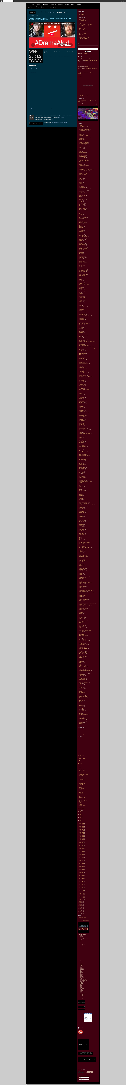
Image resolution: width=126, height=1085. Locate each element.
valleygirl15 (81, 723)
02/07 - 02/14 (81, 891)
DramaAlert (33, 68)
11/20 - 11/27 (81, 830)
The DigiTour (81, 569)
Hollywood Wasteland (82, 342)
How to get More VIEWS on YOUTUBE (86, 346)
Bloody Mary (81, 183)
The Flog (80, 573)
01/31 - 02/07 (81, 893)
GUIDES (80, 293)
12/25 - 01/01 (81, 823)
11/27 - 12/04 (81, 829)
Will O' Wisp (81, 662)
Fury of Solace (81, 291)
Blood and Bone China (83, 181)
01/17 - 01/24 (81, 896)
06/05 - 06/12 (81, 866)
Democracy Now (82, 243)
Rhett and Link (81, 493)
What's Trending (82, 658)
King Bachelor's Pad (82, 379)
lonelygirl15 (81, 705)
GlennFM (80, 310)
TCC (79, 796)
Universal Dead (81, 634)
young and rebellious (82, 724)
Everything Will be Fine (83, 270)
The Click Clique (82, 560)
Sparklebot (81, 793)
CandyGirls (81, 201)
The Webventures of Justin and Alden (85, 630)
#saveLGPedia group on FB (84, 25)
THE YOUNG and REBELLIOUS (84, 547)
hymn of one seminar (90, 64)
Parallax (80, 787)
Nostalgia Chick (81, 469)
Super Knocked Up (82, 534)
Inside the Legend (82, 362)
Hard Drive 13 (81, 332)
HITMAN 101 (81, 324)
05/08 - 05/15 (81, 872)
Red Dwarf (81, 491)
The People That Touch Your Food (85, 605)
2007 (80, 913)
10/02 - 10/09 (81, 841)
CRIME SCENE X (82, 199)
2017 (80, 820)
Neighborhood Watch (82, 454)
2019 (80, 817)
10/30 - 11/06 (81, 835)
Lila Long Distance (82, 401)
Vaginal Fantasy (81, 639)
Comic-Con (81, 214)
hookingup (80, 691)
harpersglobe (81, 688)
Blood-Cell (80, 182)
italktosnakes (81, 700)
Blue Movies (81, 186)
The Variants (81, 621)
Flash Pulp (81, 278)
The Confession (81, 563)
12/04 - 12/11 (81, 827)
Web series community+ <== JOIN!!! (85, 24)
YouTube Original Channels (83, 671)
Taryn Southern (81, 551)
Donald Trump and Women (83, 752)
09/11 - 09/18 (81, 845)
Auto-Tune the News (82, 155)
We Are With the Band (82, 652)
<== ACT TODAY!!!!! (52, 11)
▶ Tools (79, 760)
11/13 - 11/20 (81, 832)
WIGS (80, 649)
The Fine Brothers (82, 570)
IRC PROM (81, 354)
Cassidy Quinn (81, 203)
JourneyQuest (81, 371)
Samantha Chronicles (82, 500)
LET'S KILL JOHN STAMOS (84, 389)
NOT (80, 450)
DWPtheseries (81, 230)
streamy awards (82, 718)
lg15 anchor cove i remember (91, 68)
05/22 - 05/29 (81, 869)
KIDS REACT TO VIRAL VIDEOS (85, 376)
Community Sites (45, 4)
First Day (80, 276)
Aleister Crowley (82, 770)
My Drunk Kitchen (82, 441)
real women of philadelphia (83, 714)
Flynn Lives (81, 280)
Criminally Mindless (82, 222)
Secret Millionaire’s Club (83, 506)
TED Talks (81, 539)
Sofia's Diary (81, 516)
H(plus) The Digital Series (83, 323)
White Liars (81, 661)
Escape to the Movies (82, 269)
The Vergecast (81, 625)
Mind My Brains (81, 423)
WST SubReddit (81, 29)
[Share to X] (32, 65)
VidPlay (80, 802)
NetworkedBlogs (87, 1013)
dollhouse (80, 683)
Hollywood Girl (81, 340)
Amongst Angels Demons (83, 142)
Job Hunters (81, 370)
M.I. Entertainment (82, 403)
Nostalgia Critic (81, 471)
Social (33, 4)
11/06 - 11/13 (81, 833)
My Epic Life (81, 442)
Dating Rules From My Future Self (85, 238)
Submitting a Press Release (84, 37)
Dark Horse (81, 234)
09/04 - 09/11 (81, 847)
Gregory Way (81, 318)
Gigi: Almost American (82, 306)
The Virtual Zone (82, 629)
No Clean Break (81, 468)
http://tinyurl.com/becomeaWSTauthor (65, 115)
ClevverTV (81, 212)
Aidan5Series (81, 140)
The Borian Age (81, 559)
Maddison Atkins (82, 411)
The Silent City (81, 609)
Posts (81, 1077)
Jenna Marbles (81, 367)
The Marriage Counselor (83, 601)
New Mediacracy (82, 460)
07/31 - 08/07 (81, 854)
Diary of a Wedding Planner (83, 248)
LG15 (85, 1018)
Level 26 (80, 398)
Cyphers (80, 225)
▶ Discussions (81, 755)
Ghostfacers (81, 304)
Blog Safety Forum (82, 14)
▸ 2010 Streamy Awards (82, 729)
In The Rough (81, 357)
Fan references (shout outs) (84, 774)
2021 (80, 814)
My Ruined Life (81, 445)
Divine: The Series (82, 249)
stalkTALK (80, 717)
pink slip (80, 713)
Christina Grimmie (82, 209)
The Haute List (81, 583)
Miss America (81, 424)
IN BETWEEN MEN (82, 353)
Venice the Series (82, 643)
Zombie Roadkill (81, 675)
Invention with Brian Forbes (83, 363)
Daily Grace (81, 231)
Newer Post (31, 108)
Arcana (80, 151)
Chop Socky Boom (82, 208)
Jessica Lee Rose (82, 368)
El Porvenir (81, 258)
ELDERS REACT (82, 257)
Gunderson (81, 322)
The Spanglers (81, 612)
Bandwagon (81, 164)
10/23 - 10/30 (81, 836)
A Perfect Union (81, 133)
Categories (38, 4)
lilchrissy (80, 702)
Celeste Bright (81, 204)
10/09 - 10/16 (81, 839)
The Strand (81, 614)
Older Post (73, 108)
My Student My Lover (82, 446)
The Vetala (81, 626)
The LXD (80, 596)
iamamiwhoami (81, 695)
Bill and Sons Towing (82, 174)
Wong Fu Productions (82, 664)
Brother (80, 771)
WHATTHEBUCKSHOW (83, 648)
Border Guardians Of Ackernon (84, 188)
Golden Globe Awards (83, 313)
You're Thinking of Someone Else (84, 670)
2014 (80, 902)
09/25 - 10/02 (81, 842)
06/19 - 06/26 (81, 863)
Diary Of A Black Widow (83, 247)
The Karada (81, 594)
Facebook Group (82, 28)
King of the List (81, 380)
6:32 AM (39, 66)
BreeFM (80, 191)
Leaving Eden (81, 394)
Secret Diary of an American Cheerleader (86, 504)
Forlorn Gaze (81, 282)
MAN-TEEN (81, 406)
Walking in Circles (82, 651)
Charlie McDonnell (82, 206)
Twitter (80, 21)
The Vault (80, 622)
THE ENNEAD (81, 543)
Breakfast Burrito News (83, 190)
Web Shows (60, 4)
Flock (80, 279)
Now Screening (81, 472)
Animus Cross (81, 147)
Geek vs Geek (81, 298)
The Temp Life (81, 618)
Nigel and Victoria (82, 464)
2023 (80, 811)
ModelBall (80, 432)
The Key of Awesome (82, 595)
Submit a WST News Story (83, 30)
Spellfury (80, 525)
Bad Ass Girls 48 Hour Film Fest (84, 162)
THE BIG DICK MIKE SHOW (84, 542)
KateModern (81, 377)
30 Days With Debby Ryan (83, 130)
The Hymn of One (82, 797)
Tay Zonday (81, 552)
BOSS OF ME (81, 161)
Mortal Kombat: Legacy (83, 434)
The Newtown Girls (82, 604)
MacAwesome (81, 407)
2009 (80, 910)
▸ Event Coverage (81, 734)
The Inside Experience (83, 591)
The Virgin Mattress (82, 627)
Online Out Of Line (82, 480)
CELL (80, 196)
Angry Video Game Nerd (83, 143)
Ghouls (80, 305)
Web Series (67, 4)
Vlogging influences (82, 804)
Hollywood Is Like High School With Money (86, 341)
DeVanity (80, 240)
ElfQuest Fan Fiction (82, 262)
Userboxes (81, 801)
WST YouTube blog (82, 34)
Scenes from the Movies (83, 503)
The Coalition (81, 561)
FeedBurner (85, 53)
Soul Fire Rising (81, 521)
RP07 (80, 489)
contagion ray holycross (88, 58)
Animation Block (81, 144)
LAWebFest (81, 388)
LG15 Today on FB (82, 20)
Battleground (81, 168)
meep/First (81, 784)
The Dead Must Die (82, 568)
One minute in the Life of (83, 478)
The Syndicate (81, 616)
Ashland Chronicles (82, 152)
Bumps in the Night (82, 195)
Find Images (81, 775)
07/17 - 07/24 (81, 857)
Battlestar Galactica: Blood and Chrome (86, 169)
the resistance (89, 1018)
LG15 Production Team (83, 778)
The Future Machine (82, 577)
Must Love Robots (82, 438)
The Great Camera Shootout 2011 (85, 579)
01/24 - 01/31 (81, 894)
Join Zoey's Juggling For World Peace (85, 39)
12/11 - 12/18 (81, 826)
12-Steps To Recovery (83, 126)
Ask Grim (80, 153)
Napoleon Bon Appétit (82, 451)
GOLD (80, 292)
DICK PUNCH (81, 227)
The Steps (80, 613)
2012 (80, 905)
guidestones (81, 687)
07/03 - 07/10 (81, 860)
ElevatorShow (81, 261)
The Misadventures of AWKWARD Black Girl (86, 603)
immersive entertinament (83, 696)
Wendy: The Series (82, 656)
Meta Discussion (82, 419)
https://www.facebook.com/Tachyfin (84, 95)
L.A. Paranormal (82, 384)
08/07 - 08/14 (81, 853)
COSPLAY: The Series (83, 197)
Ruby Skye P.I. (81, 494)
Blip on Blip (81, 179)
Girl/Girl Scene (81, 309)
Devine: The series (82, 245)
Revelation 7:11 (81, 792)
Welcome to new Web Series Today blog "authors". (47, 12)
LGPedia (80, 390)
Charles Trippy (81, 205)
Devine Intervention (82, 244)
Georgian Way (81, 302)
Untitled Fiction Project (83, 635)
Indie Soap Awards (82, 359)
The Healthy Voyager (82, 585)
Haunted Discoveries (82, 333)
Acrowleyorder (81, 139)
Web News (37, 68)
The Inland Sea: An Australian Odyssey (86, 590)
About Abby (81, 138)
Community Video (53, 4)
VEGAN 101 (81, 636)
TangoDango (81, 550)
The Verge (80, 623)
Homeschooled (81, 344)
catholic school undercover (83, 682)
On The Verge (81, 476)
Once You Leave (82, 477)
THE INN (80, 544)
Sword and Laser (82, 535)
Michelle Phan (81, 420)
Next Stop (80, 463)
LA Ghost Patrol (81, 385)
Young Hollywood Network (83, 673)
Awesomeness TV (82, 157)
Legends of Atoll (81, 397)
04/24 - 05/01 (81, 875)
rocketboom (81, 715)
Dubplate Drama (82, 256)
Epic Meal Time (81, 265)
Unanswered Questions (83, 800)
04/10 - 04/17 (81, 878)
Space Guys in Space (83, 522)
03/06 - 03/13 (81, 885)
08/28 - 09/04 (81, 848)
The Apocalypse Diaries (83, 556)
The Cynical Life (82, 565)
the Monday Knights (82, 719)
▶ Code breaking (81, 758)
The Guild (80, 581)
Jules (80, 776)
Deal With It (81, 241)
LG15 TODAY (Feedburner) (84, 920)
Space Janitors (81, 524)
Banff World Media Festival (83, 165)
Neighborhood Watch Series (84, 455)
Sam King (80, 499)
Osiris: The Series (82, 482)
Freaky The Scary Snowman (84, 284)
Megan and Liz (81, 416)
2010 (80, 908)
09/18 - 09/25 (81, 844)
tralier (87, 63)
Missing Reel (81, 427)
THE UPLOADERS (82, 546)
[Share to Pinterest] (35, 65)
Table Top (80, 548)
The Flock (80, 572)
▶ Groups (80, 763)
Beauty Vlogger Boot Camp (83, 170)
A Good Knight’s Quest (83, 131)
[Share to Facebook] (33, 65)
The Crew (80, 564)
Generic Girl (81, 301)
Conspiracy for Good (82, 217)
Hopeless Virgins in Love (83, 345)
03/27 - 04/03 (81, 881)
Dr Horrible (81, 253)
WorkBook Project (82, 665)
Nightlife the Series (82, 467)
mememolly (81, 708)
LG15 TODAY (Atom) (82, 919)
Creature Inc (81, 221)
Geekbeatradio (81, 300)
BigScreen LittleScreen (83, 173)
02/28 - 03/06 (81, 887)
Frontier (80, 288)
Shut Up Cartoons (82, 513)
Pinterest (80, 32)
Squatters (80, 528)
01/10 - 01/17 (81, 897)
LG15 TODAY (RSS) (82, 917)
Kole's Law (81, 383)
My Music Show (81, 443)
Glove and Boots (82, 311)
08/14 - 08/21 (81, 851)
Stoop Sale (81, 530)
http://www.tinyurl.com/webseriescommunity (59, 122)
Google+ (80, 23)
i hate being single (82, 692)
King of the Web (81, 381)
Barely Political (81, 166)
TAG (79, 538)
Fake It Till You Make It (83, 274)
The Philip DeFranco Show (83, 607)
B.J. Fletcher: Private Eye (83, 160)
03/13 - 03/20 (81, 884)
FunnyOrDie (81, 289)
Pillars (80, 485)
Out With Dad (81, 484)
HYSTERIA (81, 327)
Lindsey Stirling (81, 402)
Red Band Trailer (82, 490)
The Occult (81, 798)
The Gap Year (81, 578)
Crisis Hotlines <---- (82, 13)
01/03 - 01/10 (81, 899)
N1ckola (80, 449)
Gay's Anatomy (81, 296)
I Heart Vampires (82, 350)
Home (52, 108)
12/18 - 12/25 (81, 824)
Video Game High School (83, 644)
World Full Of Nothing (82, 666)
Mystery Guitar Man (82, 447)
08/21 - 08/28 (81, 850)
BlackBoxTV (81, 178)
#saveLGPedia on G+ (82, 26)
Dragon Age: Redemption (83, 254)
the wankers (81, 722)
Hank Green (81, 331)
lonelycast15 (81, 704)
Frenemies (81, 287)
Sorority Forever (82, 520)
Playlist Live (81, 486)
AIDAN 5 (80, 134)
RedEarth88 (81, 791)
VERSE (80, 638)
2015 (80, 901)
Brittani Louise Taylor (82, 192)
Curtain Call (81, 223)
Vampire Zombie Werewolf (83, 640)
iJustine (80, 693)
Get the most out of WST (83, 38)
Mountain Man (81, 436)
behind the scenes (82, 678)
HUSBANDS (81, 326)
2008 (80, 911)
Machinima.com (81, 410)
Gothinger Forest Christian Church (85, 315)
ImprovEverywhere (82, 355)
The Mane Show (82, 600)
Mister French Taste (82, 428)
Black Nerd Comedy (82, 177)
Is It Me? (80, 366)
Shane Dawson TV (82, 511)
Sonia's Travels (81, 517)
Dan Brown (81, 232)
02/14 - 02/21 (81, 890)
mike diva (80, 709)
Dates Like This (81, 235)
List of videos (81, 780)
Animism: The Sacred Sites (83, 146)
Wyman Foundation (82, 805)
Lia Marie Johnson (82, 399)
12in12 (80, 767)
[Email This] (29, 65)
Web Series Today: (61, 117)
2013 (80, 904)
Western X (81, 657)
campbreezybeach (82, 679)
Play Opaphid (81, 788)
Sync (80, 537)
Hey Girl (80, 336)
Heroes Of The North (82, 335)
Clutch (80, 213)
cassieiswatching (82, 680)
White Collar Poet (82, 660)
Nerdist (80, 456)
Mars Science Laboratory (83, 412)
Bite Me (80, 175)
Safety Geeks (81, 498)
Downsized (81, 252)
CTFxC (80, 200)
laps (79, 701)
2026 (80, 810)
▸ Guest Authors (81, 731)
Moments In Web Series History (84, 433)
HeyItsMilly (81, 337)
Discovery (79, 4)
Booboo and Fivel (82, 187)
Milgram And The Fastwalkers (84, 421)
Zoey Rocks (81, 674)
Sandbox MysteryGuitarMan (84, 502)
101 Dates (80, 125)
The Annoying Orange (83, 555)
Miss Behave (81, 425)
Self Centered (81, 507)
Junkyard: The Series (82, 375)
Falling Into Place (82, 275)
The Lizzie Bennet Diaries (83, 599)
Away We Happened (82, 156)
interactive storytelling (82, 697)
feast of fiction (81, 684)
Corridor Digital (81, 219)
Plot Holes (80, 789)
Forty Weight (81, 283)
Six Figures (81, 515)
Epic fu (80, 266)
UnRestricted (81, 631)
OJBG (80, 473)
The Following (81, 574)
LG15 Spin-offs (81, 779)
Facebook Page (81, 19)
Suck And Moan (81, 533)
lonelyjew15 (81, 706)
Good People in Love (82, 314)
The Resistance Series (83, 608)
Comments (82, 1079)
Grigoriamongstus (82, 319)
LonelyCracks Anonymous (83, 782)
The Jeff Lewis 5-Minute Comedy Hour (85, 592)
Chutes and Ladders (82, 210)
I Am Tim (80, 349)
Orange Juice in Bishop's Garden (85, 481)
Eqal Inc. (80, 267)
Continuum (81, 218)
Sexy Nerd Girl (81, 508)
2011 (80, 907)
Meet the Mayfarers (82, 415)
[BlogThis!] (30, 65)
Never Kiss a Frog (82, 458)
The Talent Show (82, 617)
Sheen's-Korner (81, 512)
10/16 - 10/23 (81, 838)
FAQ (79, 41)
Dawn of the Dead (82, 239)
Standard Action (81, 529)
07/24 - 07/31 (81, 856)
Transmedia (73, 4)
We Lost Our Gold (82, 653)
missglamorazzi (81, 710)
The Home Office (82, 586)
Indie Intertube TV (82, 358)
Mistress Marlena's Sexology (84, 429)
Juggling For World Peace (83, 372)
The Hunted (81, 587)
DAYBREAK (81, 226)
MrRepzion (81, 437)
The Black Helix (81, 557)
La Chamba (81, 392)
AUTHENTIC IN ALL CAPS (83, 135)
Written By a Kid (81, 669)
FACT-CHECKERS (82, 271)
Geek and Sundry (82, 297)
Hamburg (80, 328)
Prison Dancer (81, 487)
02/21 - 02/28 (81, 888)
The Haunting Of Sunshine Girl (84, 582)
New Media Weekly (82, 459)
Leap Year (80, 393)
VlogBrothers (81, 647)
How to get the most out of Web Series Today (87, 348)
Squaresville (81, 526)
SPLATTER (81, 495)
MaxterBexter (81, 414)
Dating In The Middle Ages (83, 236)
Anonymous (81, 148)
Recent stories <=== (82, 33)
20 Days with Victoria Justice (84, 129)
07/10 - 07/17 (81, 859)
